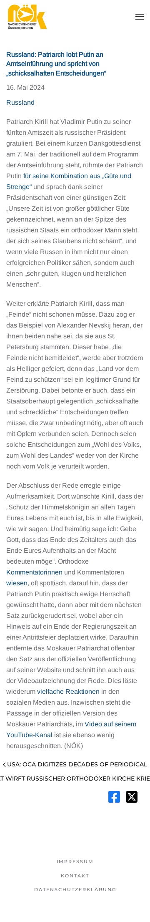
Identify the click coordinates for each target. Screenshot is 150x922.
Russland (20, 102)
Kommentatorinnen (34, 572)
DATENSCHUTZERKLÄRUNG (75, 889)
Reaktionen (82, 691)
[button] (139, 16)
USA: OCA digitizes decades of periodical (77, 764)
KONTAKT (75, 876)
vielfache (50, 691)
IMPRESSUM (75, 861)
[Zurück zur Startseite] (27, 16)
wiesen (17, 583)
